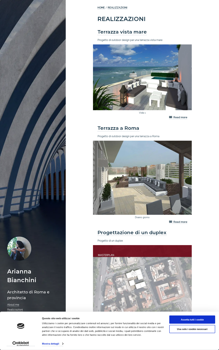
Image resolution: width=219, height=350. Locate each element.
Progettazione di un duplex (132, 232)
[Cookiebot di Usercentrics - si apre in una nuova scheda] (21, 343)
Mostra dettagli (50, 343)
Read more (180, 117)
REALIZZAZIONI (117, 7)
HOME (101, 7)
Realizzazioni (15, 309)
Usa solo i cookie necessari (192, 329)
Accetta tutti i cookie (192, 319)
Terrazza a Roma (118, 128)
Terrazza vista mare (122, 32)
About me (13, 304)
